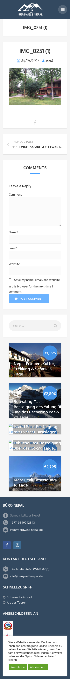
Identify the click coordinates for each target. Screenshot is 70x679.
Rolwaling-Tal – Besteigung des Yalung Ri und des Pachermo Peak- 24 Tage (37, 409)
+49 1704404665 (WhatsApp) (29, 569)
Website (14, 264)
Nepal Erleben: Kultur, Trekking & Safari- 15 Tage (34, 368)
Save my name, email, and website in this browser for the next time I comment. (34, 285)
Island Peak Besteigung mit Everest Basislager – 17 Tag (36, 431)
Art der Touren (16, 602)
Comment (15, 194)
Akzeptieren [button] (17, 667)
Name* (13, 232)
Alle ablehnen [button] (37, 667)
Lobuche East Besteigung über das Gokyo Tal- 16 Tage (37, 448)
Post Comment (31, 298)
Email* (13, 248)
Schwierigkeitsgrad (19, 597)
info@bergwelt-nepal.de (26, 530)
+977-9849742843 (22, 522)
